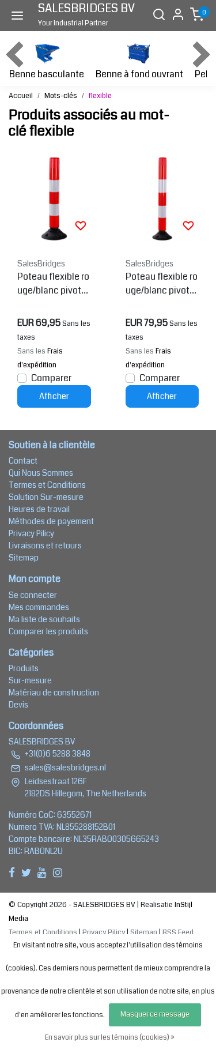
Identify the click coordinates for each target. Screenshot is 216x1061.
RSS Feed (178, 932)
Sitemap (24, 557)
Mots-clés (60, 96)
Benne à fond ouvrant (139, 74)
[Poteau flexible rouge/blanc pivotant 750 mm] (54, 198)
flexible (100, 96)
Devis (18, 704)
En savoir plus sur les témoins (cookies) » (110, 1038)
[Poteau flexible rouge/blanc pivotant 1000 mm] (162, 198)
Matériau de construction (54, 692)
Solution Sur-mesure (46, 497)
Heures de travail (39, 509)
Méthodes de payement (51, 521)
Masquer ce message (155, 1014)
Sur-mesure (30, 680)
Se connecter (33, 595)
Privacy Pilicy (31, 533)
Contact (23, 460)
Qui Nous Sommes (41, 473)
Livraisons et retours (45, 545)
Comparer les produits (48, 631)
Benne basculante (46, 74)
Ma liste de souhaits (44, 619)
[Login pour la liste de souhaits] (80, 225)
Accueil (21, 96)
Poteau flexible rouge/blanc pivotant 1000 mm (162, 284)
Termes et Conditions (47, 485)
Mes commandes (39, 607)
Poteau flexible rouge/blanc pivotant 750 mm (53, 284)
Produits (24, 668)
